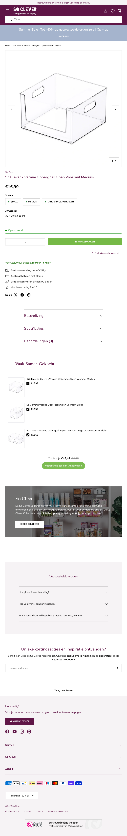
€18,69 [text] (34, 434)
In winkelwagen (85, 241)
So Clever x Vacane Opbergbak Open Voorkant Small (54, 404)
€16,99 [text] (34, 383)
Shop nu (63, 36)
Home (7, 45)
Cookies (27, 811)
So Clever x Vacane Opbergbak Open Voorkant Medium (37, 45)
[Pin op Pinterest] (28, 295)
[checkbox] (27, 383)
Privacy (40, 811)
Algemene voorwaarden (58, 811)
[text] (63, 364)
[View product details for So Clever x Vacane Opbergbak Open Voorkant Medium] (16, 387)
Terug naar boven (63, 690)
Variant (9, 195)
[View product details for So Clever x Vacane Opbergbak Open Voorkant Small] (16, 413)
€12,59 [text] (34, 409)
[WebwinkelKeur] (63, 824)
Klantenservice (19, 721)
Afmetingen (11, 210)
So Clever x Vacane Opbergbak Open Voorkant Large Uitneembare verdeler (66, 430)
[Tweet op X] (15, 295)
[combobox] (63, 19)
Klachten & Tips (12, 811)
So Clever (10, 172)
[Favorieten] (112, 10)
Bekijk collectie (29, 524)
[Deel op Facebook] (22, 295)
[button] (119, 10)
